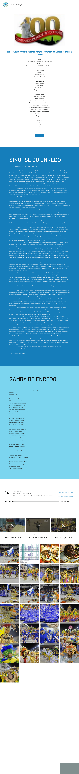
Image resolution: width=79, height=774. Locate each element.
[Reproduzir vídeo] (12, 525)
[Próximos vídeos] (77, 525)
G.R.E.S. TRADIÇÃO (16, 5)
